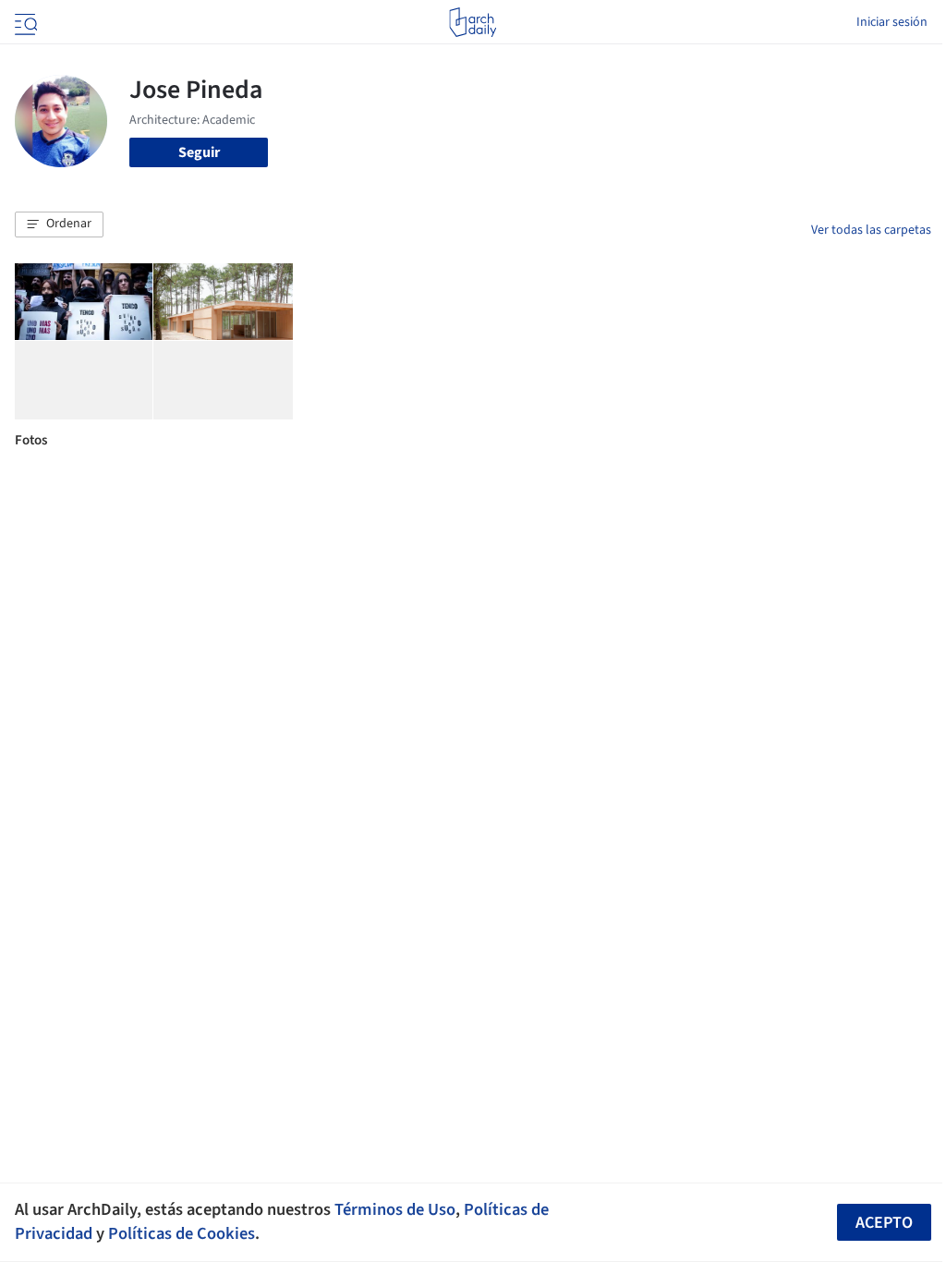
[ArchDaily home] (472, 22)
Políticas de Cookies (181, 1233)
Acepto (884, 1222)
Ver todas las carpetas (871, 230)
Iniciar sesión (892, 22)
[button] (59, 224)
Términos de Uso (394, 1209)
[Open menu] (24, 22)
